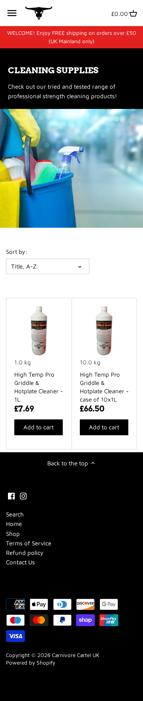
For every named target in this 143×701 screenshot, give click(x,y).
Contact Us (20, 562)
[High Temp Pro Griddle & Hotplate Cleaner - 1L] (39, 330)
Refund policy (24, 552)
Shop (13, 533)
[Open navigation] (12, 13)
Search (15, 514)
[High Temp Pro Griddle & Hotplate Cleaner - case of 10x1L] (104, 330)
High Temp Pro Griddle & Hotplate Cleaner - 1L (38, 387)
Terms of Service (28, 543)
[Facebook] (11, 495)
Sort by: (16, 251)
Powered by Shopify (30, 662)
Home (14, 523)
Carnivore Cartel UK (75, 655)
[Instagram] (23, 495)
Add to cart (38, 427)
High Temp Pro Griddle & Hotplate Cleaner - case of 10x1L (104, 387)
